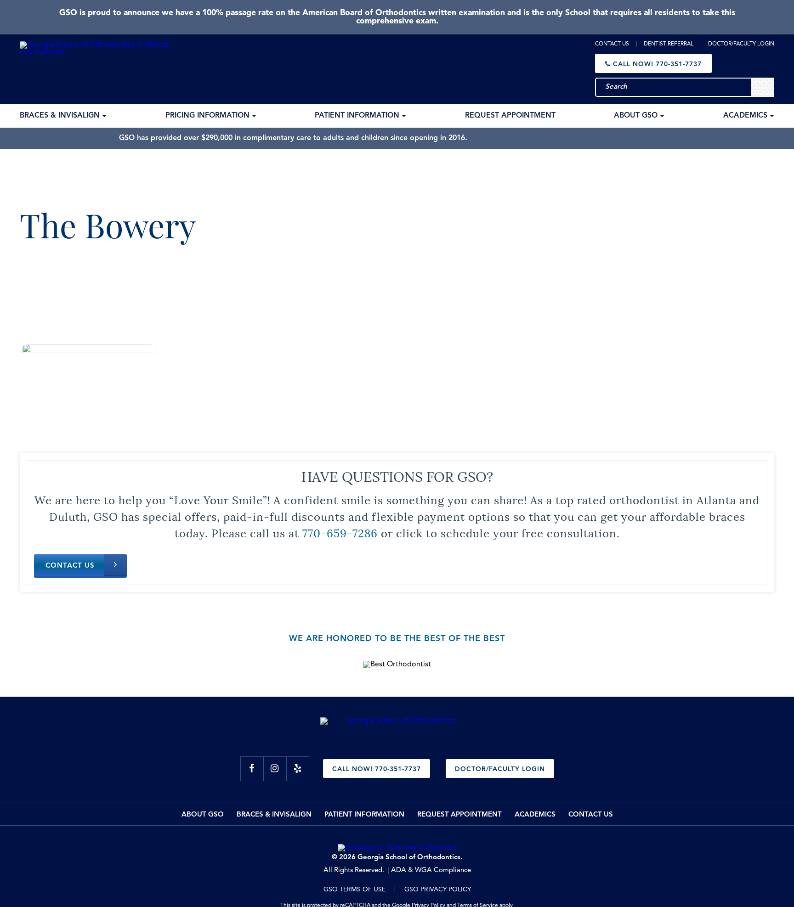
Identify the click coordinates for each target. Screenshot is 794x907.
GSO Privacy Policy (437, 889)
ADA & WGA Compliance (431, 870)
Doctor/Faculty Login (741, 44)
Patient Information (364, 814)
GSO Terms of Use (354, 889)
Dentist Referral (668, 44)
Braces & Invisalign (274, 814)
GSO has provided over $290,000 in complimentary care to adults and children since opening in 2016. (293, 138)
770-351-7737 (657, 64)
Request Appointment (459, 814)
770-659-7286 (340, 532)
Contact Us (612, 44)
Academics (535, 814)
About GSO (202, 814)
